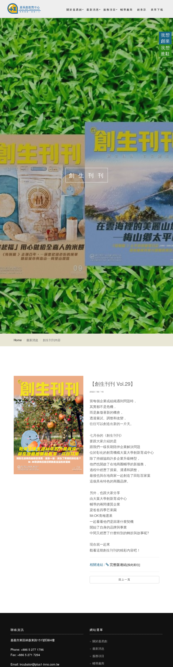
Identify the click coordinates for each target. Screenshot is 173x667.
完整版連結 (125, 564)
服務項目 (109, 9)
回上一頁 (124, 579)
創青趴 (142, 9)
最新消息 (92, 9)
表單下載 (157, 9)
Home (18, 340)
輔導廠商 (126, 9)
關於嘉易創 (74, 9)
